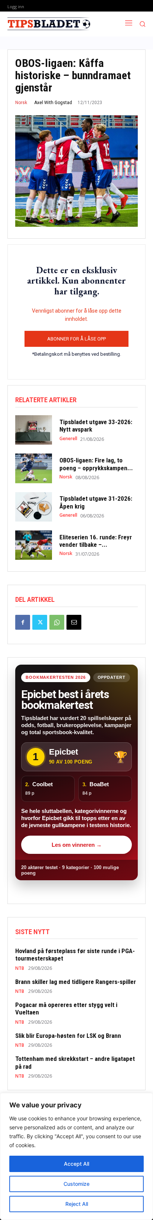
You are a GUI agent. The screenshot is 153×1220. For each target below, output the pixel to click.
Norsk (21, 102)
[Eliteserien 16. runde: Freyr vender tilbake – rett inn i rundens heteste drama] (33, 545)
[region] (76, 1156)
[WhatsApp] (56, 622)
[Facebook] (22, 622)
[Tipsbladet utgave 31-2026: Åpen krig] (33, 507)
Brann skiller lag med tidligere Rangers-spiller (75, 981)
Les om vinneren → (77, 845)
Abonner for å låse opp (76, 339)
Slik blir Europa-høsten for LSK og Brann (68, 1035)
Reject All (76, 1204)
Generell (68, 438)
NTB (19, 968)
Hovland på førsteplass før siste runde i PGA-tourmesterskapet (75, 954)
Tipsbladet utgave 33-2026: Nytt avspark (95, 425)
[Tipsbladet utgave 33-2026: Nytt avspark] (33, 430)
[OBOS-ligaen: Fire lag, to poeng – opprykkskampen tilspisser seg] (33, 468)
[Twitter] (39, 622)
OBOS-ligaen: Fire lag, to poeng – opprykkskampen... (96, 463)
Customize (76, 1184)
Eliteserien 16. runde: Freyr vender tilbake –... (95, 540)
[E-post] (73, 622)
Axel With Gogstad (53, 102)
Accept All (76, 1164)
